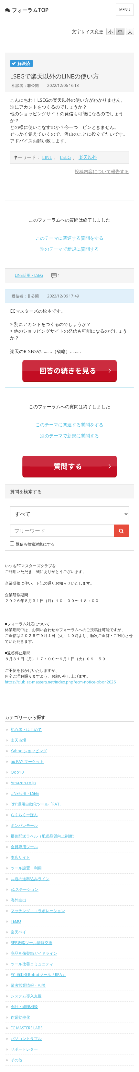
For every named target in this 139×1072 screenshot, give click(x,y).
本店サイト (20, 857)
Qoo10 (17, 772)
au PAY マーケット (27, 761)
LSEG (65, 157)
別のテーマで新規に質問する (69, 249)
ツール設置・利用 (26, 868)
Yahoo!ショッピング (29, 751)
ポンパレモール (24, 825)
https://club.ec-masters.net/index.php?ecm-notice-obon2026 (60, 682)
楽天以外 (88, 157)
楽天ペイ (18, 932)
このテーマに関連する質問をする (69, 238)
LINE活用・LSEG (29, 275)
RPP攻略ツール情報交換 (31, 942)
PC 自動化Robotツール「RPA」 (38, 974)
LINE (47, 157)
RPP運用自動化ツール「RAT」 (37, 804)
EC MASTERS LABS (26, 1028)
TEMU (16, 921)
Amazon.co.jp (23, 783)
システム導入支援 (26, 996)
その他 (16, 1060)
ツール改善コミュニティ (32, 964)
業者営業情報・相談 (28, 985)
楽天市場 (18, 740)
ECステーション (24, 889)
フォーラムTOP (30, 10)
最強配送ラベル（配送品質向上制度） (44, 836)
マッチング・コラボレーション (38, 910)
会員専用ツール (24, 846)
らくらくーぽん (24, 814)
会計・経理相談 (24, 1006)
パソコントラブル (26, 1038)
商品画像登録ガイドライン (34, 953)
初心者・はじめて (26, 729)
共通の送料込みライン (30, 878)
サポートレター (24, 1049)
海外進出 (18, 900)
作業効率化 (20, 1017)
